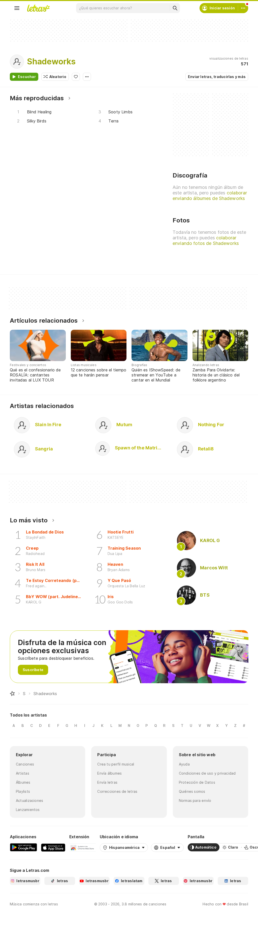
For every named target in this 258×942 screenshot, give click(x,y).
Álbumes (23, 782)
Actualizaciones (29, 800)
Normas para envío (195, 800)
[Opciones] (87, 77)
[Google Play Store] (23, 847)
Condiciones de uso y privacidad (207, 773)
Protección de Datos (197, 782)
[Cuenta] (243, 8)
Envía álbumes (109, 773)
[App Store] (53, 847)
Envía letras (107, 782)
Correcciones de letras (117, 791)
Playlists (23, 791)
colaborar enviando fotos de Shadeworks (206, 240)
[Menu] (17, 8)
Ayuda (184, 764)
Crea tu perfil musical (115, 764)
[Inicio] (12, 693)
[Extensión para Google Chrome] (82, 847)
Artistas (22, 773)
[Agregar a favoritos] (76, 77)
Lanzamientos (28, 809)
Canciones (25, 764)
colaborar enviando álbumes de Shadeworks (210, 195)
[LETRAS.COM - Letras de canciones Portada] (38, 8)
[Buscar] (175, 8)
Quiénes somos (192, 791)
